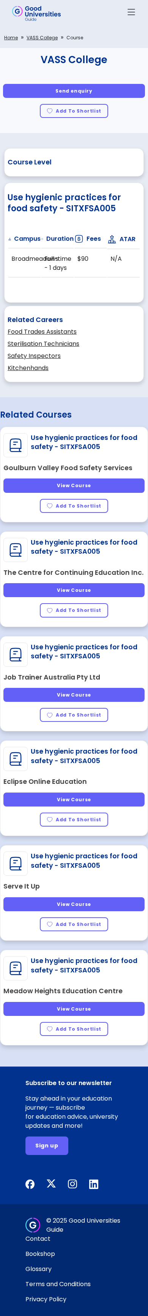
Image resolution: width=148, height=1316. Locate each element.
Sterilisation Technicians (43, 343)
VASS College (42, 37)
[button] (131, 13)
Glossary (38, 1269)
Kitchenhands (28, 368)
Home (11, 37)
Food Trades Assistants (42, 331)
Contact (37, 1238)
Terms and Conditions (58, 1284)
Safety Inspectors (34, 355)
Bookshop (40, 1253)
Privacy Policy (45, 1299)
